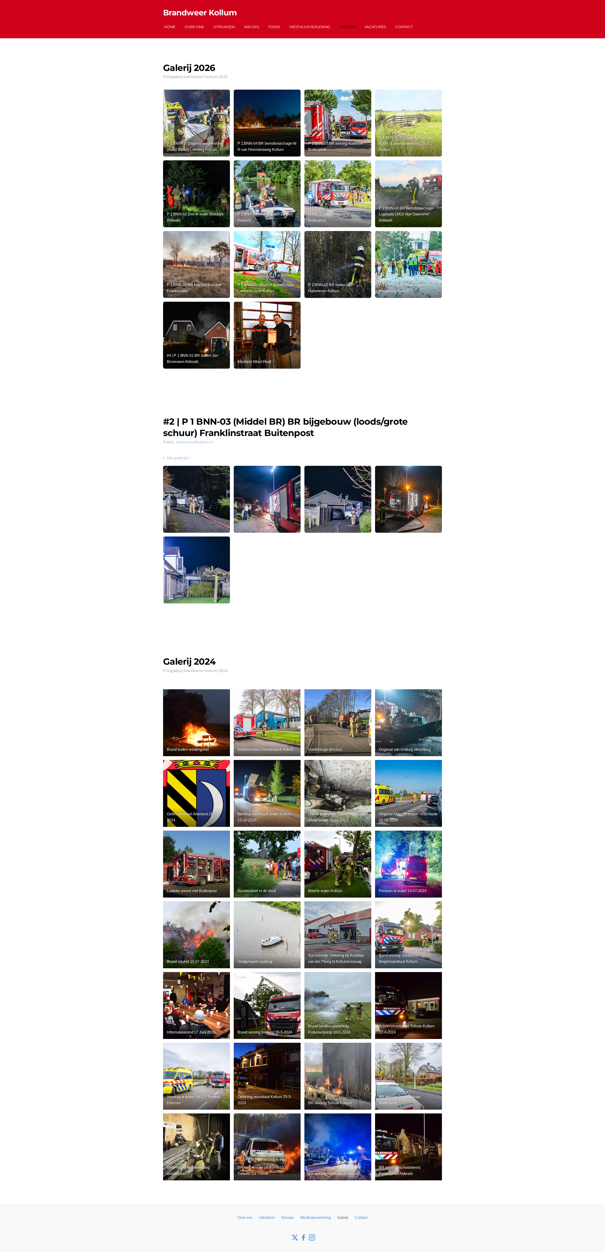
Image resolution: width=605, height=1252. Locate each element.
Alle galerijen (178, 458)
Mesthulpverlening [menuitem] (310, 27)
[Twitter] (294, 1236)
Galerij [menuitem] (347, 27)
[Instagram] (311, 1236)
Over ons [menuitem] (194, 27)
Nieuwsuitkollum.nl (195, 442)
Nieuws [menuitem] (251, 27)
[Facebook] (302, 1236)
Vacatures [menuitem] (375, 27)
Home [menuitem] (169, 27)
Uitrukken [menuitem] (224, 27)
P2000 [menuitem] (274, 27)
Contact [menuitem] (403, 27)
